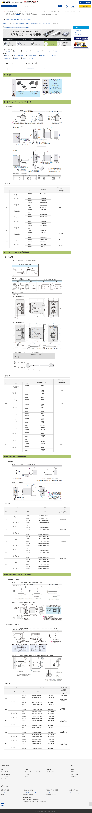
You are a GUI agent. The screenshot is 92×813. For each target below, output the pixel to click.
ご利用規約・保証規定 (5, 774)
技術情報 (26, 769)
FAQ (76, 32)
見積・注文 (85, 6)
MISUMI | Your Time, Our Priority (12, 2)
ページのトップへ (90, 804)
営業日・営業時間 (4, 776)
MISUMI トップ (6, 23)
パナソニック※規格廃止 (60, 69)
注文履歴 (18, 14)
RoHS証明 (49, 769)
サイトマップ (3, 778)
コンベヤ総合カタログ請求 (62, 39)
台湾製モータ (45, 69)
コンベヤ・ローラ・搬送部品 (18, 23)
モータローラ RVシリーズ (23, 43)
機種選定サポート (11, 39)
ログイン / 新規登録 (86, 2)
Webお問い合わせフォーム (6, 792)
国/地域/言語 (73, 776)
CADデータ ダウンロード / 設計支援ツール (34, 771)
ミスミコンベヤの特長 (28, 39)
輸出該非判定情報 (50, 771)
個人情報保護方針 (4, 771)
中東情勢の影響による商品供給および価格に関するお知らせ (18, 19)
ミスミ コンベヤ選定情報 (31, 23)
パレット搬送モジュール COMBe (64, 43)
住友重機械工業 (30, 69)
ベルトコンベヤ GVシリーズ (45, 23)
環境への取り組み (74, 774)
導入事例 (45, 39)
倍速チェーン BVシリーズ (37, 43)
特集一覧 (26, 776)
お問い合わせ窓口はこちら (74, 792)
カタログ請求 (27, 774)
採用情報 (73, 771)
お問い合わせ (78, 34)
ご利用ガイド (78, 30)
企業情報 (73, 769)
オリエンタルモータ (15, 69)
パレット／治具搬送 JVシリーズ (9, 43)
